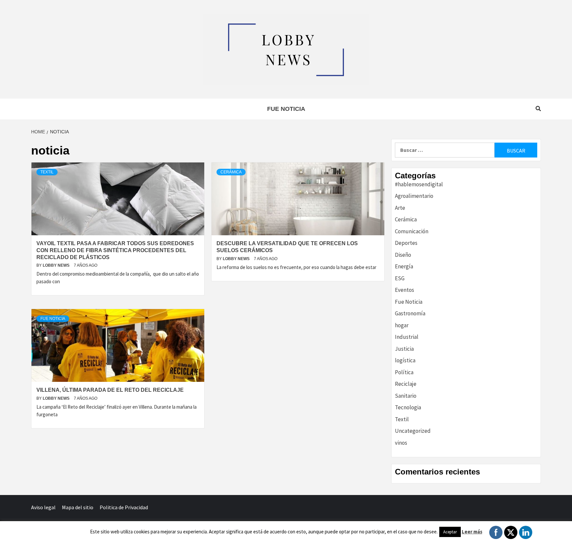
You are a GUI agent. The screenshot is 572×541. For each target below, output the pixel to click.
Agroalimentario (414, 196)
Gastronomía (410, 313)
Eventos (404, 289)
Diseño (403, 254)
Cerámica (231, 172)
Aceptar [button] (450, 532)
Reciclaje (405, 383)
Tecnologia (408, 407)
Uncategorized (413, 430)
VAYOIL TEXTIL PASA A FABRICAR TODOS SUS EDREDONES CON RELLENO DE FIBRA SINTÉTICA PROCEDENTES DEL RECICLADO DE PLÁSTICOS (115, 250)
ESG (400, 278)
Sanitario (405, 395)
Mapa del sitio (77, 507)
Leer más (472, 531)
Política (404, 372)
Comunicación (411, 231)
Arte (400, 207)
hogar (401, 325)
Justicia (404, 348)
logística (405, 360)
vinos (401, 442)
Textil (47, 172)
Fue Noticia (286, 109)
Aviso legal (43, 507)
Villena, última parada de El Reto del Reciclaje (110, 390)
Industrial (406, 336)
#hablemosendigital (419, 184)
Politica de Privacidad (124, 507)
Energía (404, 266)
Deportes (406, 243)
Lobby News (57, 265)
